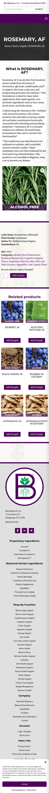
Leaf (30, 264)
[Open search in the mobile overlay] (24, 9)
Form (15, 46)
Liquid (23, 46)
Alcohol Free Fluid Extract (26, 255)
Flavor (4, 261)
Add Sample (18, 275)
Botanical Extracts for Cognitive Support (22, 258)
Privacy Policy (31, 790)
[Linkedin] (24, 530)
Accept (24, 784)
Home (8, 46)
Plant (44, 264)
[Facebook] (17, 530)
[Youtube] (31, 530)
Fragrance (14, 261)
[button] (45, 762)
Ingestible (22, 264)
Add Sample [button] (12, 340)
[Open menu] (46, 18)
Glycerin (24, 261)
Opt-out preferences (18, 790)
